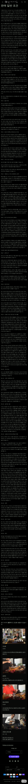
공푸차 (4, 676)
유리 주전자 (6, 702)
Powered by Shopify (17, 779)
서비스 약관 (13, 781)
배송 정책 (18, 781)
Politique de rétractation (8, 745)
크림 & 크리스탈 (7, 731)
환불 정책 (23, 779)
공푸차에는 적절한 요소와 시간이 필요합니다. (13, 680)
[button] (2, 2)
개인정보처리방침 (7, 781)
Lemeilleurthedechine (9, 779)
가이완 (4, 646)
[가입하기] (20, 751)
